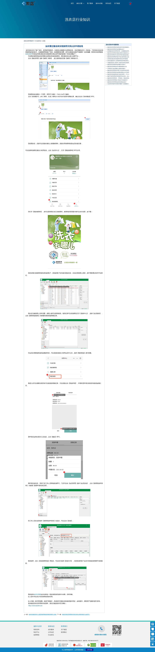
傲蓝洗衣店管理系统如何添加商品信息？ (117, 82)
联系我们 (64, 632)
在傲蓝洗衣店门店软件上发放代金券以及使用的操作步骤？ (121, 62)
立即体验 (89, 649)
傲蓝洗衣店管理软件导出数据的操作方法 (117, 66)
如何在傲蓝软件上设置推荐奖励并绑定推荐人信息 (43, 614)
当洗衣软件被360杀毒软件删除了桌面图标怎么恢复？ (120, 83)
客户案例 (90, 3)
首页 (72, 3)
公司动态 (51, 632)
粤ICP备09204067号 (93, 640)
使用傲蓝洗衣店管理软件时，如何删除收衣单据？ (119, 51)
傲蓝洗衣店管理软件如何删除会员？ (116, 49)
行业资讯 (38, 41)
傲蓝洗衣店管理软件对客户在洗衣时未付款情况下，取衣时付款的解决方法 (125, 70)
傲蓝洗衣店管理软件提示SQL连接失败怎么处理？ (76, 614)
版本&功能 (99, 3)
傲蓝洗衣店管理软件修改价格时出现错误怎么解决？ (119, 53)
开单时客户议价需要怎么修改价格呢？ (116, 68)
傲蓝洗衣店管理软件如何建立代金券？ (116, 64)
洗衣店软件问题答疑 (112, 44)
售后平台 (36, 632)
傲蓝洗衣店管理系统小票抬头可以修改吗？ (117, 80)
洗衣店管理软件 (29, 41)
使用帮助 (36, 635)
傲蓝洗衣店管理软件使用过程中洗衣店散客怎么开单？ (120, 47)
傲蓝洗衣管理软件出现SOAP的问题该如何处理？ (119, 55)
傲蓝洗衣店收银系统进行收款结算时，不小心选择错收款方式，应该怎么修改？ (126, 74)
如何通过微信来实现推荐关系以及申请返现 (117, 58)
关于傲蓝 (117, 3)
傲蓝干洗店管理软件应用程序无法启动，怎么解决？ (119, 76)
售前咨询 (36, 629)
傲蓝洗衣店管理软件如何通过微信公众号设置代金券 (119, 72)
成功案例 (51, 629)
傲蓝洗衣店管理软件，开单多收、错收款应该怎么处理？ (120, 78)
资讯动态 (108, 3)
